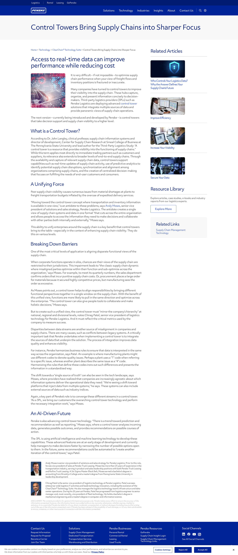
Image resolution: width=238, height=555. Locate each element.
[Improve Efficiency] (168, 106)
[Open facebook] (188, 534)
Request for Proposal (41, 536)
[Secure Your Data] (168, 165)
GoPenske (71, 2)
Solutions (108, 10)
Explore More (163, 209)
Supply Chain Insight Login (153, 536)
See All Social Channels (193, 539)
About (171, 10)
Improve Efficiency (161, 118)
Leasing (60, 2)
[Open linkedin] (183, 534)
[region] (119, 550)
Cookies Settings (163, 550)
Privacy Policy (97, 552)
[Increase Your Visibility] (168, 136)
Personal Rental (116, 532)
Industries (143, 10)
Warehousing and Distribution (83, 542)
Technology (126, 10)
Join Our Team (38, 542)
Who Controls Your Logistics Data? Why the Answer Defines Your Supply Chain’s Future (169, 84)
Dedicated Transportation (81, 536)
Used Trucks (115, 542)
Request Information (40, 532)
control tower (129, 103)
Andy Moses (112, 206)
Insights (158, 10)
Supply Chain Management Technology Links (153, 540)
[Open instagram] (199, 534)
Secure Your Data (160, 177)
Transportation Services (80, 539)
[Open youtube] (194, 534)
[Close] (234, 550)
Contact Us (186, 10)
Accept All (202, 550)
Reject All (183, 550)
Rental (50, 2)
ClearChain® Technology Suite (66, 50)
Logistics (35, 2)
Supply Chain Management (171, 229)
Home (34, 50)
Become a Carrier (39, 539)
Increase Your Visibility (162, 147)
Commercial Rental (118, 536)
